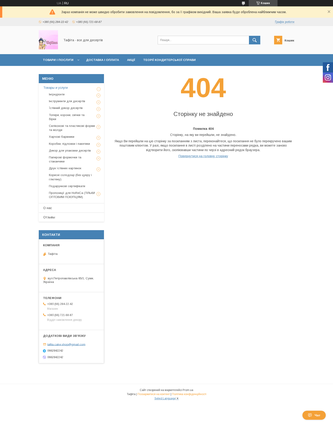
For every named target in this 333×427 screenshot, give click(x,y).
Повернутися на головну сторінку (203, 156)
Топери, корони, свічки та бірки (66, 117)
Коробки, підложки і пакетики (69, 143)
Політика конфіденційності (189, 394)
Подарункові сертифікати (67, 186)
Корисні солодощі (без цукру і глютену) (70, 177)
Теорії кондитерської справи (169, 60)
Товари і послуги (58, 60)
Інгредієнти (57, 94)
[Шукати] (254, 40)
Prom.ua (188, 390)
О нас (47, 208)
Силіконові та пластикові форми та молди (72, 128)
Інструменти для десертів (67, 101)
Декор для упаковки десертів (70, 150)
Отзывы (49, 217)
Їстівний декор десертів (66, 108)
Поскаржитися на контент (154, 394)
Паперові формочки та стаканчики (65, 159)
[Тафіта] (48, 48)
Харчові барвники (61, 136)
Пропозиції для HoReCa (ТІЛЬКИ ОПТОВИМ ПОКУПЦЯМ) (72, 195)
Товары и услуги (55, 87)
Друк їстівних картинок (65, 168)
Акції (131, 60)
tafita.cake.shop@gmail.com (66, 344)
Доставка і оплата (102, 60)
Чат (317, 415)
